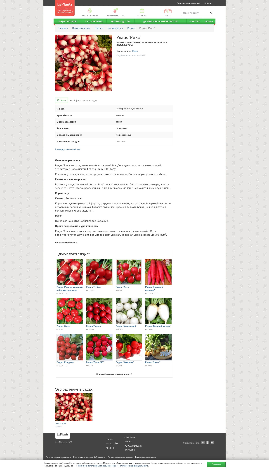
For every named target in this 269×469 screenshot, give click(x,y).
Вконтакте (203, 442)
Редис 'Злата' (152, 362)
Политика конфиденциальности (58, 457)
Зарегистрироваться (188, 2)
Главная (63, 28)
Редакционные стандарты (145, 457)
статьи (109, 439)
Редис (131, 28)
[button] (83, 63)
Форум (209, 21)
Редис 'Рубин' (93, 286)
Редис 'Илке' (122, 286)
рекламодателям (133, 445)
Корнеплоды (115, 28)
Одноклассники (207, 442)
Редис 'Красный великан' (154, 288)
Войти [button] (208, 2)
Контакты (130, 450)
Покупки (194, 21)
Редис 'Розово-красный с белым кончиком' (70, 288)
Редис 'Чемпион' (125, 362)
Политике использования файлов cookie (97, 465)
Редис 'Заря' (63, 325)
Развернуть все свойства (67, 149)
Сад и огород (93, 21)
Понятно (216, 464)
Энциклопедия (67, 21)
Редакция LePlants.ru (66, 242)
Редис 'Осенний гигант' (157, 325)
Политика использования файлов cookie (89, 457)
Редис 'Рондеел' (65, 362)
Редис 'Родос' (93, 325)
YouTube (212, 442)
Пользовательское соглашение (120, 457)
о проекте (130, 437)
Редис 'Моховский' (126, 325)
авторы (128, 441)
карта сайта (112, 443)
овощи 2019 (60, 423)
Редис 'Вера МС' (95, 362)
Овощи (99, 28)
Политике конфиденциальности (133, 465)
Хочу (63, 100)
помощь (110, 448)
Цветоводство (120, 21)
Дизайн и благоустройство (160, 21)
